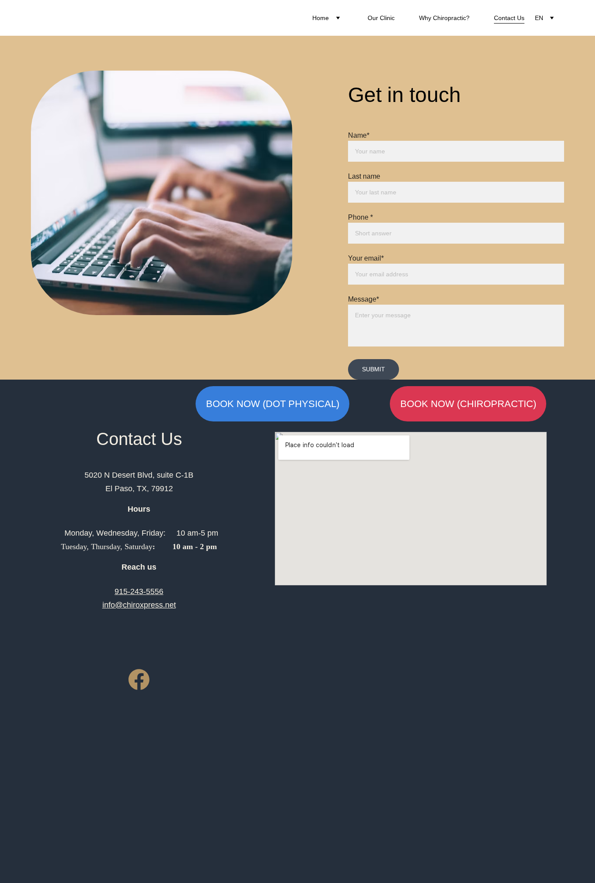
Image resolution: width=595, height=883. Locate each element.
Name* (358, 135)
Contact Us (509, 17)
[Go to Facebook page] (138, 679)
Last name (364, 176)
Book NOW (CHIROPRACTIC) (468, 403)
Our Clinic (381, 17)
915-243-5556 (139, 591)
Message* (363, 299)
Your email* (366, 258)
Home (320, 17)
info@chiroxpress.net (139, 605)
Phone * (360, 217)
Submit (373, 369)
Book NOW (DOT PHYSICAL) (272, 403)
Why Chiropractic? (444, 17)
